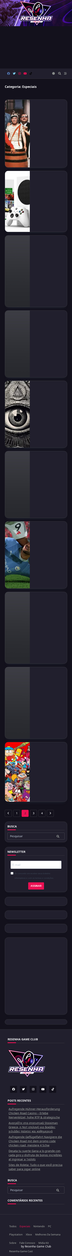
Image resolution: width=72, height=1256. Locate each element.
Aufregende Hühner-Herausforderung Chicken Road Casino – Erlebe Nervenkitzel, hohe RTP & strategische (34, 1113)
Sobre (12, 1243)
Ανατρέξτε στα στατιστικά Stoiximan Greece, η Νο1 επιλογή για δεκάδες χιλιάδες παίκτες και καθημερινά (33, 1127)
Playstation (16, 1234)
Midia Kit (43, 1243)
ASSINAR (36, 886)
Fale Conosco (27, 1243)
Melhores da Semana (47, 1234)
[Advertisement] (36, 47)
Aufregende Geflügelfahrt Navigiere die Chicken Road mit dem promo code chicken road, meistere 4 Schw (35, 1141)
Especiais (25, 1226)
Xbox (29, 1234)
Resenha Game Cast (21, 1251)
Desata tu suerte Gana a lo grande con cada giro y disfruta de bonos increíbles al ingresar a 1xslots (35, 1155)
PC (49, 1226)
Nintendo (39, 1226)
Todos (12, 1226)
